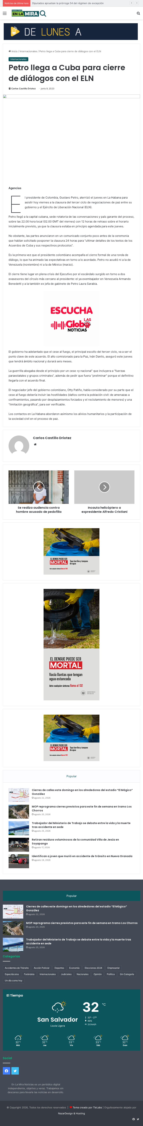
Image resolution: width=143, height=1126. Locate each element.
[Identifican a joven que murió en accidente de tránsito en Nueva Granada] (19, 861)
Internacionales (28, 51)
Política (111, 974)
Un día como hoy (13, 980)
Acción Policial (41, 967)
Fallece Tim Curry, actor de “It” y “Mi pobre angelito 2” (63, 3)
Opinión (98, 974)
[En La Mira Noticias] (29, 13)
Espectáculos (12, 974)
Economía (74, 967)
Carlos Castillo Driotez (23, 88)
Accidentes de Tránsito (17, 967)
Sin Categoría (127, 974)
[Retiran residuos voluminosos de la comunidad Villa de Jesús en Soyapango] (19, 845)
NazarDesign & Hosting (71, 1113)
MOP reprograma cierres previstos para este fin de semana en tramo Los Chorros (82, 923)
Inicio (14, 51)
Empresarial (113, 967)
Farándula (29, 974)
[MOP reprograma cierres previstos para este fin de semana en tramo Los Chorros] (19, 812)
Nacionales (82, 974)
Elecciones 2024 (93, 967)
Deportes (59, 967)
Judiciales (66, 974)
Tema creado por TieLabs (87, 1107)
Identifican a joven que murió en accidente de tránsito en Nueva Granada (82, 856)
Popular (71, 776)
